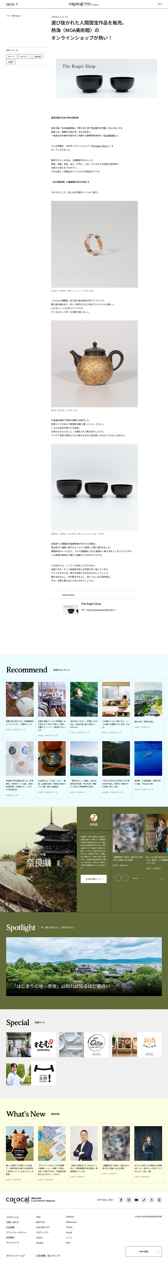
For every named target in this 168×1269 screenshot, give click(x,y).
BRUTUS (40, 1222)
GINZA (39, 1237)
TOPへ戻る (143, 1251)
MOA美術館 (109, 135)
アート (12, 56)
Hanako (39, 1242)
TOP (8, 15)
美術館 (38, 56)
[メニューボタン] (160, 4)
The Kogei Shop (99, 145)
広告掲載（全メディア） (49, 1255)
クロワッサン (42, 1232)
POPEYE (70, 1216)
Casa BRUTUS (43, 1227)
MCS (68, 1242)
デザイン (25, 56)
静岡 (11, 62)
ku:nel (69, 1232)
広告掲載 (10, 1227)
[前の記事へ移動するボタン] (118, 877)
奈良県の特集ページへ (94, 879)
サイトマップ (12, 1242)
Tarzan (69, 1227)
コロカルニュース (59, 16)
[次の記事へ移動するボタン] (125, 877)
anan (38, 1216)
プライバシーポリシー (16, 1232)
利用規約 (10, 1237)
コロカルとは (12, 1217)
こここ (69, 1237)
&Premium (71, 1222)
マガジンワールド (15, 1255)
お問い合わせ (12, 1222)
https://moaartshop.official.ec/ (100, 609)
